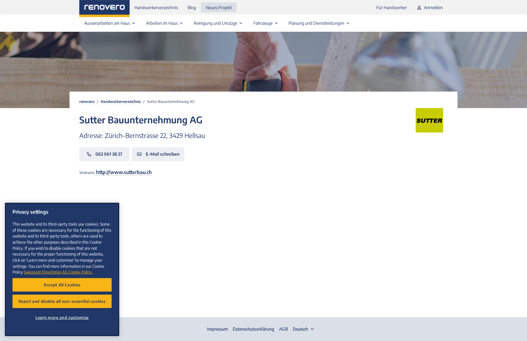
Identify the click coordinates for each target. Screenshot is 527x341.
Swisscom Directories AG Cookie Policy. (58, 271)
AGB (283, 329)
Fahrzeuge (263, 23)
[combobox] (304, 329)
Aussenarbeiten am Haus (107, 23)
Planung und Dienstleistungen (317, 23)
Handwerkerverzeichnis (156, 7)
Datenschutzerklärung (253, 329)
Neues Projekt (219, 7)
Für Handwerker (391, 7)
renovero (87, 101)
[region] (62, 269)
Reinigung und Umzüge (216, 23)
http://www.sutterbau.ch (123, 172)
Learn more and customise (62, 317)
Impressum (217, 329)
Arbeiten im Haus (162, 23)
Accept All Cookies (62, 284)
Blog (192, 7)
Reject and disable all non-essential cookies (62, 301)
